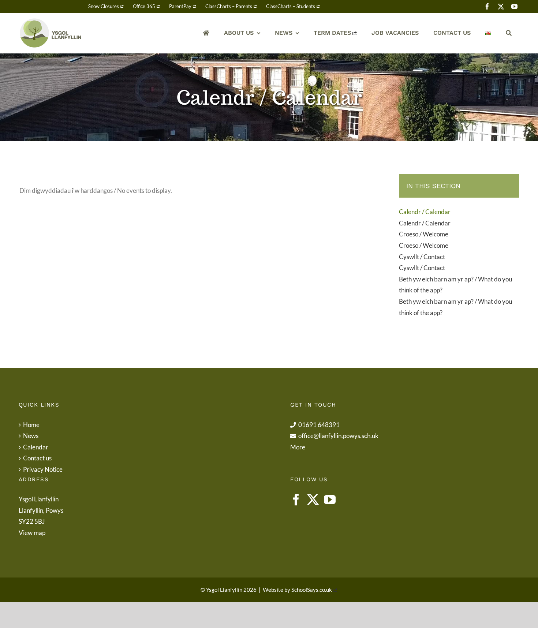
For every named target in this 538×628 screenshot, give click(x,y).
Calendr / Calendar (425, 212)
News (30, 436)
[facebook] (487, 6)
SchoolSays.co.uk (311, 589)
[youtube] (514, 6)
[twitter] (501, 6)
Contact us (37, 458)
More (297, 447)
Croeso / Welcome (423, 234)
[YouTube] (330, 499)
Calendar (35, 447)
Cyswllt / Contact (422, 257)
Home (31, 425)
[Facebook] (296, 499)
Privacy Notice (43, 469)
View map (32, 533)
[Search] (508, 33)
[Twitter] (313, 499)
